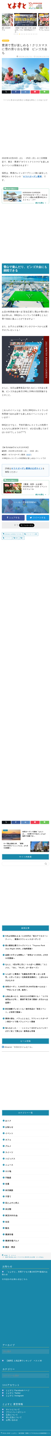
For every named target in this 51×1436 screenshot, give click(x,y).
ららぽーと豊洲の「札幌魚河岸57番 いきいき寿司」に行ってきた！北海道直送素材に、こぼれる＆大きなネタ (26, 977)
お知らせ (9, 1127)
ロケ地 (8, 1171)
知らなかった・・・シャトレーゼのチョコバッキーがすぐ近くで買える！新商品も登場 (26, 1029)
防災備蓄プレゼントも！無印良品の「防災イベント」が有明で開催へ (25, 1010)
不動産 (8, 1178)
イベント (5, 40)
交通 (7, 1184)
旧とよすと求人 (12, 1203)
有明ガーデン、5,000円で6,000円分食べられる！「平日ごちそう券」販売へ (26, 988)
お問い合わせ (12, 1420)
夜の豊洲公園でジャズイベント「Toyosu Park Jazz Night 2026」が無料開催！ (25, 947)
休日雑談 (9, 1190)
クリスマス (7, 538)
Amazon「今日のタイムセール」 (19, 1047)
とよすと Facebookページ (17, 1390)
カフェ (8, 1140)
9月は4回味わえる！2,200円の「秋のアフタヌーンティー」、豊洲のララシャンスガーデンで (26, 937)
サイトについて (13, 1409)
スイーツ (9, 1152)
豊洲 (16, 538)
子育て (8, 1196)
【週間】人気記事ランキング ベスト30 (24, 1361)
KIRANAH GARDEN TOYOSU (13, 534)
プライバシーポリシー (16, 1412)
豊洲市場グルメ (12, 1241)
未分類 (8, 1209)
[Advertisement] (25, 127)
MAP (29, 455)
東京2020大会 (11, 1215)
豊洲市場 (9, 1234)
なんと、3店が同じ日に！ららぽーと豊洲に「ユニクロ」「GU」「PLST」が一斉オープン (26, 966)
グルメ (8, 1146)
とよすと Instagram (15, 1396)
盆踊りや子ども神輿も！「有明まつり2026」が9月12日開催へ (26, 956)
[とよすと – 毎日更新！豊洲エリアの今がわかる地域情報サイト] (25, 9)
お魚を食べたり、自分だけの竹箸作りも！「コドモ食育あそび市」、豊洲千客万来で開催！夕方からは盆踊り (26, 999)
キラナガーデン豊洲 (31, 534)
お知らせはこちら (20, 1279)
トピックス (10, 1159)
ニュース (9, 1165)
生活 (7, 1222)
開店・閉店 (10, 1247)
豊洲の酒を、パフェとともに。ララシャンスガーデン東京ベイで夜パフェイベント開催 (26, 1020)
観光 (7, 1228)
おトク (8, 1121)
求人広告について (14, 1417)
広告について (12, 1415)
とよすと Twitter (13, 1393)
